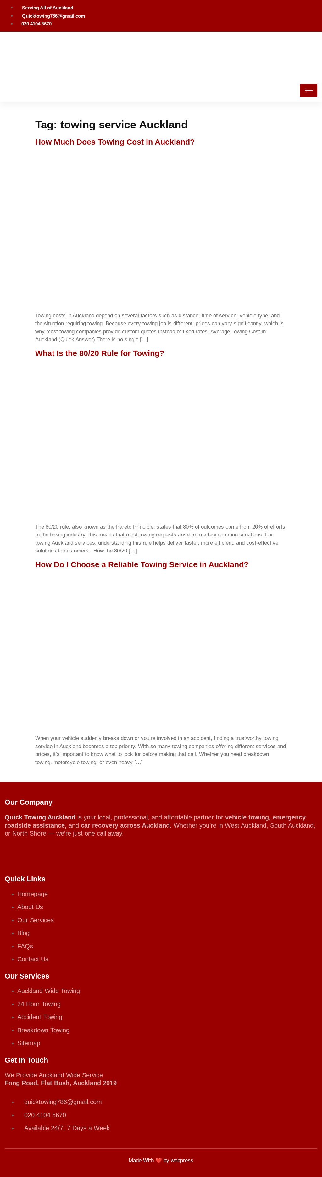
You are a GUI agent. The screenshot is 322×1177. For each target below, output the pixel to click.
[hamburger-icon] (308, 90)
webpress (182, 1160)
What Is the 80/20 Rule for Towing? (99, 353)
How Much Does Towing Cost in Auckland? (115, 141)
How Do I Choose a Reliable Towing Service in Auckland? (141, 564)
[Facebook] (310, 15)
